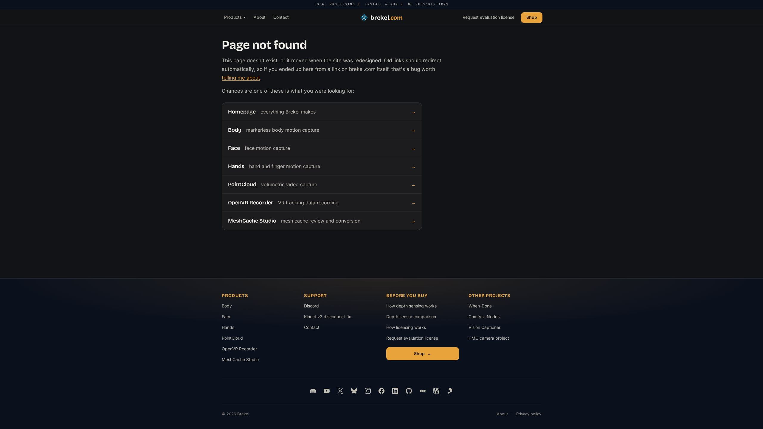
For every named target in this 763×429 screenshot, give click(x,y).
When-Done (488, 307)
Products (233, 17)
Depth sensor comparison (411, 316)
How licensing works (406, 327)
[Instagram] (367, 390)
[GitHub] (408, 390)
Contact (281, 17)
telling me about (241, 78)
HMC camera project (489, 339)
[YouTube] (326, 390)
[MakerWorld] (436, 390)
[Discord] (313, 390)
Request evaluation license (488, 17)
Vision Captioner (488, 329)
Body (227, 305)
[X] (340, 390)
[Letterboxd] (422, 390)
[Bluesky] (354, 390)
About (260, 17)
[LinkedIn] (395, 390)
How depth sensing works (411, 305)
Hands (228, 327)
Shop (531, 17)
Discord (311, 305)
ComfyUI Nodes (488, 318)
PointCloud (232, 338)
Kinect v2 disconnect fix (327, 316)
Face (226, 316)
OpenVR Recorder (239, 348)
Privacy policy (528, 413)
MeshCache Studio (240, 359)
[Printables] (450, 390)
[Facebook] (381, 390)
